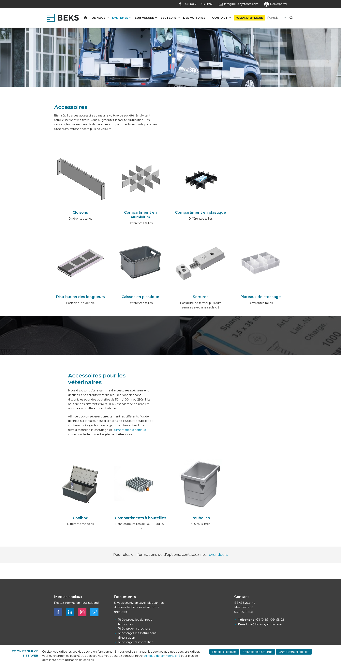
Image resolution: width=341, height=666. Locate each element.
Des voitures (194, 18)
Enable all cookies (224, 652)
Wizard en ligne (249, 18)
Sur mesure (144, 18)
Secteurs (169, 18)
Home (88, 18)
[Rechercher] (291, 17)
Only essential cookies (294, 652)
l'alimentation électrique (129, 430)
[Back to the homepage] (63, 18)
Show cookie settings (257, 652)
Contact (220, 18)
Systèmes (120, 18)
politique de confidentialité (161, 656)
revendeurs (218, 554)
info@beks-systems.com (265, 624)
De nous (98, 18)
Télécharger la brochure (134, 628)
